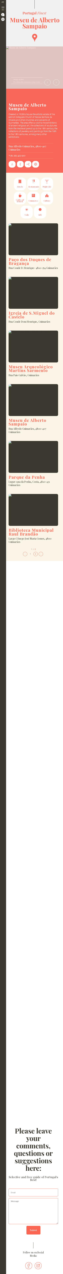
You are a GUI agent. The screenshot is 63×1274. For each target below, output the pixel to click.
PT (3, 2)
